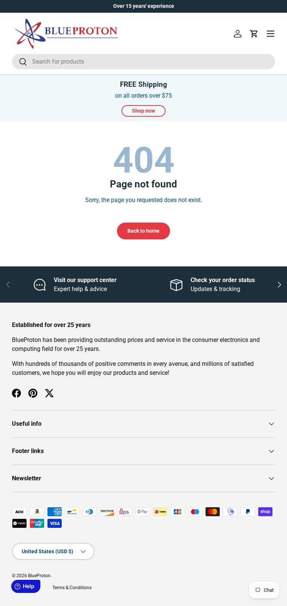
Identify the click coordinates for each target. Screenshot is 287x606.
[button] (254, 33)
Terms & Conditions (72, 587)
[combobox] (143, 61)
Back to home (143, 231)
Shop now (143, 111)
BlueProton (39, 575)
